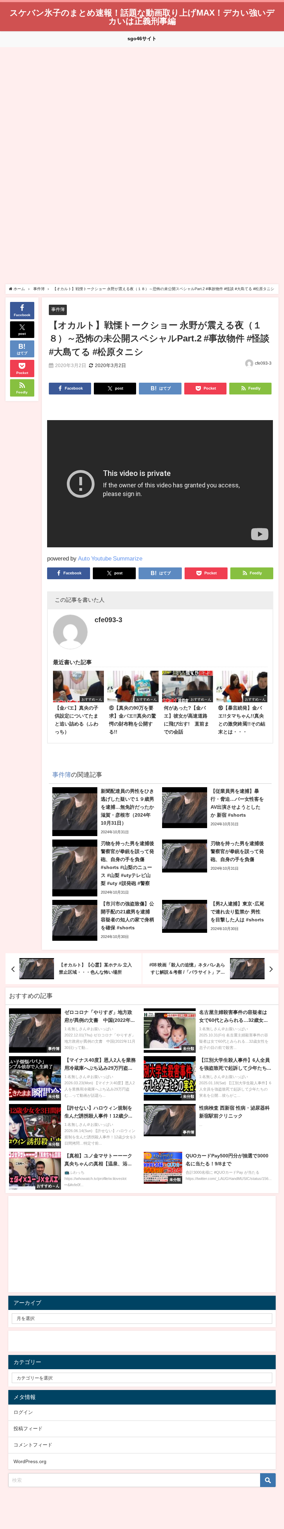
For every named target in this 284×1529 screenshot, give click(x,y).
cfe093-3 (263, 363)
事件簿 (58, 309)
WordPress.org (30, 1461)
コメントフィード (33, 1444)
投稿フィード (28, 1428)
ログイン (23, 1412)
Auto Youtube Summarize (110, 558)
